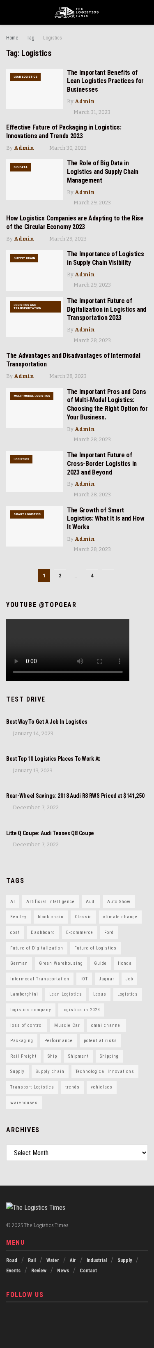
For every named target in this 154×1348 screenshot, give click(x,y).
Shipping (109, 1056)
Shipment (78, 1056)
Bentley (18, 917)
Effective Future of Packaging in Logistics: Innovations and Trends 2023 (63, 131)
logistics (21, 459)
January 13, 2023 (32, 770)
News (63, 1271)
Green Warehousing (61, 963)
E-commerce (79, 932)
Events (13, 1271)
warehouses (24, 1102)
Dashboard (43, 932)
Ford (109, 932)
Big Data (21, 167)
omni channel (106, 1025)
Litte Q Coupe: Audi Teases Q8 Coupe (50, 833)
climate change (120, 917)
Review (38, 1271)
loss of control (26, 1025)
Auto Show (119, 901)
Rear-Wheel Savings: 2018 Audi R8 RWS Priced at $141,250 (75, 795)
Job (129, 979)
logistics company (30, 1009)
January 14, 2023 (32, 733)
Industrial (97, 1260)
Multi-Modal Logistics (32, 396)
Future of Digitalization (36, 948)
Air (73, 1260)
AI (12, 901)
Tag (30, 38)
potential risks (100, 1040)
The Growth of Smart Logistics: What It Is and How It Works (106, 518)
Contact (88, 1271)
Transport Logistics (32, 1087)
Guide (100, 963)
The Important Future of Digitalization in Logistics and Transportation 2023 (106, 309)
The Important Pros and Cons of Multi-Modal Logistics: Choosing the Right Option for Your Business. (107, 404)
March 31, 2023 (91, 112)
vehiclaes (102, 1087)
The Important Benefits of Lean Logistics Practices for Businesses (105, 81)
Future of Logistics (95, 948)
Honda (125, 963)
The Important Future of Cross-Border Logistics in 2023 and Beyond (102, 463)
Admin (85, 101)
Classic (83, 917)
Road (11, 1260)
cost (15, 932)
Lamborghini (24, 994)
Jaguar (107, 979)
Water (52, 1260)
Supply (17, 1071)
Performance (58, 1040)
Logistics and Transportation (27, 306)
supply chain (24, 258)
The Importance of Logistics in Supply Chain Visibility (105, 258)
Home (12, 38)
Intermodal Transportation (39, 979)
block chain (51, 917)
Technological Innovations (105, 1071)
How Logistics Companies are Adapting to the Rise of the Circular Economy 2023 (75, 222)
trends (72, 1087)
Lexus (99, 994)
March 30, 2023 (67, 148)
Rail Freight (23, 1056)
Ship (52, 1056)
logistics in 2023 (81, 1009)
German (19, 963)
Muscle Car (67, 1025)
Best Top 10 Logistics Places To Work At (53, 758)
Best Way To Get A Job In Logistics (46, 721)
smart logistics (27, 514)
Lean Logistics (25, 77)
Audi (91, 901)
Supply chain (50, 1071)
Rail (32, 1260)
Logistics (52, 38)
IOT (84, 979)
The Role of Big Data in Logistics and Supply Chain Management (102, 171)
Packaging (21, 1040)
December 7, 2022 (35, 807)
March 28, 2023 (91, 340)
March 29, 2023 (91, 202)
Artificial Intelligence (50, 901)
